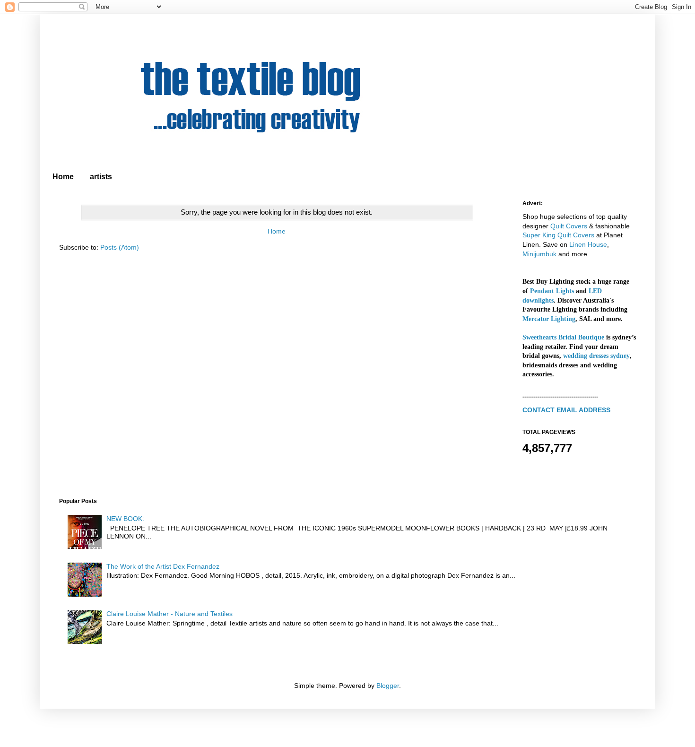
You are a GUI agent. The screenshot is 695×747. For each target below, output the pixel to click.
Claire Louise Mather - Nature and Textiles (169, 613)
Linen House (588, 244)
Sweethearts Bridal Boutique (563, 337)
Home (63, 177)
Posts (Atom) (119, 247)
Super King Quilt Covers (558, 235)
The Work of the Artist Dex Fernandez (162, 566)
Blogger (387, 685)
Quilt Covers (568, 226)
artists (101, 177)
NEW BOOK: (125, 518)
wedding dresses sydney (596, 355)
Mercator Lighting (548, 318)
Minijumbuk (539, 254)
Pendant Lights (552, 291)
